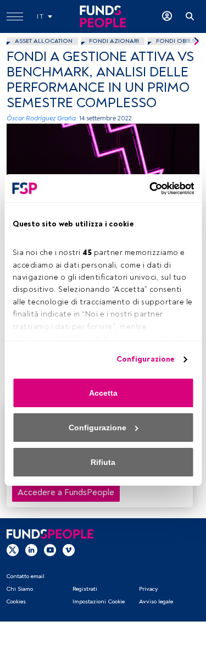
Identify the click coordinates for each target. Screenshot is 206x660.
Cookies (16, 601)
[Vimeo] (69, 549)
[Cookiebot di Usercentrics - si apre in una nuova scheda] (147, 188)
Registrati (85, 588)
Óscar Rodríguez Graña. (42, 118)
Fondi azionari (114, 41)
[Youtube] (50, 549)
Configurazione (145, 359)
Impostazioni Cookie (99, 601)
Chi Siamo (19, 588)
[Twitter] (13, 549)
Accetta (103, 393)
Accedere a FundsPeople (66, 492)
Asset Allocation (44, 41)
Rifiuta (103, 462)
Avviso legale (156, 601)
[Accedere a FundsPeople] (167, 16)
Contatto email (25, 576)
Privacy (148, 588)
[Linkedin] (31, 549)
